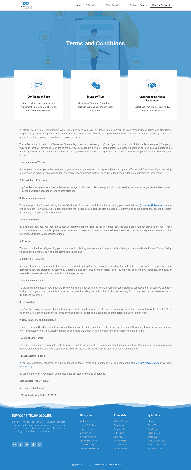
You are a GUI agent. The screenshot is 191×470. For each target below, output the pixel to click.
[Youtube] (14, 444)
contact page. (26, 366)
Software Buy (137, 5)
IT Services (91, 5)
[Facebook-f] (20, 444)
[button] (175, 5)
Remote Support (161, 5)
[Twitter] (26, 444)
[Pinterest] (33, 444)
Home (78, 5)
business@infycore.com (153, 205)
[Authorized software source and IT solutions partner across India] (25, 5)
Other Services (113, 5)
